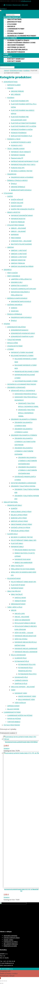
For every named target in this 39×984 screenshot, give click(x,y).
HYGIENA (10, 31)
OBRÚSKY (10, 247)
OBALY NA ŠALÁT (17, 594)
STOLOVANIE (12, 24)
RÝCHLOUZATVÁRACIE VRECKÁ (25, 623)
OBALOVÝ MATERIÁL (14, 19)
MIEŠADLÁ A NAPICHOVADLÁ (17, 298)
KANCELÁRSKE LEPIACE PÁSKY (21, 512)
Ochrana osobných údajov (18, 40)
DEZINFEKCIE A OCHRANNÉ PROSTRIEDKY (21, 36)
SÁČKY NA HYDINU (21, 639)
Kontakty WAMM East (16, 59)
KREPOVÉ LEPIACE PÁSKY (19, 521)
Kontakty (8, 57)
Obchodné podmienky (15, 45)
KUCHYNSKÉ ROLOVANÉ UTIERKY (26, 381)
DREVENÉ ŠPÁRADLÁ (18, 187)
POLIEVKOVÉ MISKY (14, 578)
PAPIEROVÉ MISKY (17, 588)
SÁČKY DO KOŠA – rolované (24, 633)
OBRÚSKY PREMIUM (18, 263)
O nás (6, 54)
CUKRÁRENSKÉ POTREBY (15, 29)
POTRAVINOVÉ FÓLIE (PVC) (27, 674)
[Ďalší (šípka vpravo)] (2, 983)
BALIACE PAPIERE (13, 709)
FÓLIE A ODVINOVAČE (18, 655)
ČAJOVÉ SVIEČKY (16, 206)
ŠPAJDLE (14, 184)
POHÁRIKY (26, 70)
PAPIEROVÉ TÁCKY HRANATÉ (21, 152)
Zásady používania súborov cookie (21, 43)
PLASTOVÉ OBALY (17, 543)
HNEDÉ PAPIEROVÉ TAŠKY (27, 696)
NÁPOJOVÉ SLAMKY (14, 85)
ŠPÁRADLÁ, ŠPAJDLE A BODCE (17, 180)
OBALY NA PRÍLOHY (14, 591)
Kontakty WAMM (14, 61)
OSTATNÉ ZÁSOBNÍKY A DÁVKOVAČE (23, 483)
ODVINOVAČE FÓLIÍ (21, 677)
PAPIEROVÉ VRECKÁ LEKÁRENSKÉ (26, 649)
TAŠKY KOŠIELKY (20, 703)
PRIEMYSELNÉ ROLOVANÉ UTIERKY (27, 372)
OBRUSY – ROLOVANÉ (18, 228)
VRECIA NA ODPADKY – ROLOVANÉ (23, 687)
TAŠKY (13, 690)
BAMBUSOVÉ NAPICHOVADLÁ (21, 190)
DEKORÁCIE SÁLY (16, 282)
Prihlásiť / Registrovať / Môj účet (16, 5)
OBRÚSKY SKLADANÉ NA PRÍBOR (22, 266)
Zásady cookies (8, 940)
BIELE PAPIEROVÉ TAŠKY (26, 700)
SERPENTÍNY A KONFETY (19, 286)
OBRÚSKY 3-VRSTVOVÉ (19, 254)
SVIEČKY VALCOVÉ (17, 203)
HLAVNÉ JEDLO (12, 534)
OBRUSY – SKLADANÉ (18, 231)
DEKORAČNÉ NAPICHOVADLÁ (21, 301)
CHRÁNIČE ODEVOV (21, 680)
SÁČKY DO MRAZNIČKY (22, 620)
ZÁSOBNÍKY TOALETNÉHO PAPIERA (23, 486)
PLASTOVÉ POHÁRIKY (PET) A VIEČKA (23, 126)
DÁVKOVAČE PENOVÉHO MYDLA (26, 394)
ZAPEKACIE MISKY (13, 706)
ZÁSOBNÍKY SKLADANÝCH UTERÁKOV (24, 419)
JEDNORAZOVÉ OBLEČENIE (16, 327)
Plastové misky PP (17, 158)
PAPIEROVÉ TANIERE (18, 155)
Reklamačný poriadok (16, 52)
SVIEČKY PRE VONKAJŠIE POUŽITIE (22, 209)
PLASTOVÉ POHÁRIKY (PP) (20, 101)
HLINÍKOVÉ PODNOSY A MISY (21, 142)
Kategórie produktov (12, 17)
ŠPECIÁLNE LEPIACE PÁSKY (20, 531)
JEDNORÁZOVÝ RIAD (14, 22)
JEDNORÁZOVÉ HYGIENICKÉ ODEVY (23, 333)
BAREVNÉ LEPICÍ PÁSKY (19, 518)
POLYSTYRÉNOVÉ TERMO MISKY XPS (23, 582)
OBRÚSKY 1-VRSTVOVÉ (19, 250)
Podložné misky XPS (17, 168)
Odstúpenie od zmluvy (16, 47)
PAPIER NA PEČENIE (14, 719)
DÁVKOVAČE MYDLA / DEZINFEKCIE (23, 391)
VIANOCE (14, 308)
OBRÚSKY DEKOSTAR (18, 260)
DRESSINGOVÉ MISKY (18, 604)
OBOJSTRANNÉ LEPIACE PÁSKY (21, 524)
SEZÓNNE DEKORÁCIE (14, 305)
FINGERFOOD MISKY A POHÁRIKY (22, 177)
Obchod (6, 70)
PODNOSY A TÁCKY (13, 139)
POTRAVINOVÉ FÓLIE (22, 661)
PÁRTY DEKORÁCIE (13, 276)
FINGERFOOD (11, 174)
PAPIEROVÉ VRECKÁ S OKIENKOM (26, 652)
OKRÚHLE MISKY (20, 598)
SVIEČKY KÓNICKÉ (17, 200)
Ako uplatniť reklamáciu (17, 50)
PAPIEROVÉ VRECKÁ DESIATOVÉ (25, 636)
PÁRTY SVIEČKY (12, 273)
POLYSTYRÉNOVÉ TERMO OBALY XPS (23, 540)
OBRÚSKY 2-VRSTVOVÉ (19, 257)
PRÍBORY (10, 88)
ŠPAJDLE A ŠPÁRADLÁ (14, 314)
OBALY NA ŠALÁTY (17, 566)
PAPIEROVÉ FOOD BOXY (23, 559)
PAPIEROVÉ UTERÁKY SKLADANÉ (22, 352)
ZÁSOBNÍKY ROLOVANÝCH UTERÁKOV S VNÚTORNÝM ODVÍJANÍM (24, 451)
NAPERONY (15, 235)
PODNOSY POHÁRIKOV (18, 133)
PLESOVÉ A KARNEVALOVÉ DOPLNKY (23, 289)
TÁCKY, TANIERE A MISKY (16, 149)
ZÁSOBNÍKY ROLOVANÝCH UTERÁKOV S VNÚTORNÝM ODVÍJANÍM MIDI (27, 461)
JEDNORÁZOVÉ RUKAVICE (19, 330)
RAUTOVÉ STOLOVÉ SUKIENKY (21, 244)
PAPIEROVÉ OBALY (17, 547)
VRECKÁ (13, 610)
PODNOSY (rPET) (16, 145)
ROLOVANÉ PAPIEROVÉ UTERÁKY (22, 356)
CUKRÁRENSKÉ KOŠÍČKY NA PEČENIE (19, 715)
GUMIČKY (14, 508)
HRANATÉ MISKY (20, 601)
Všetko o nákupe (10, 38)
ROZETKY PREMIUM (18, 222)
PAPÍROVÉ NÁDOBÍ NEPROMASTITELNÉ (24, 161)
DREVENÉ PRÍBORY (17, 91)
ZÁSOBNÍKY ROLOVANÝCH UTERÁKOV (24, 435)
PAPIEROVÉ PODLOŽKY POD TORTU (23, 165)
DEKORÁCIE (11, 26)
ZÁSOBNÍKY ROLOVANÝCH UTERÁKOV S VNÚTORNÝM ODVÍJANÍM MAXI (27, 470)
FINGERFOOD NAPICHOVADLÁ (21, 317)
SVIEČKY (10, 196)
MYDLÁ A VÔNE (12, 343)
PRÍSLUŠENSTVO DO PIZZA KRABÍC (23, 569)
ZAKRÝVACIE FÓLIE (21, 684)
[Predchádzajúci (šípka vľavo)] (0, 983)
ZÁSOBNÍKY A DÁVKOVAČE (16, 387)
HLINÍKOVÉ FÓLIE (20, 658)
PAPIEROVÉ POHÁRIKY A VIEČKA (22, 130)
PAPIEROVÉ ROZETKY (18, 219)
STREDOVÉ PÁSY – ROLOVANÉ (21, 241)
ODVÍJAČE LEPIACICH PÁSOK (20, 528)
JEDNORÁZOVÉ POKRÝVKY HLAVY (22, 336)
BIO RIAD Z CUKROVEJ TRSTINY (21, 171)
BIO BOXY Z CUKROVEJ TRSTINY (22, 537)
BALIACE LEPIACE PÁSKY (19, 515)
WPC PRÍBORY (15, 94)
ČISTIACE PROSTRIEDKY (15, 33)
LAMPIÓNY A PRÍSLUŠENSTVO (21, 279)
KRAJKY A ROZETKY (13, 212)
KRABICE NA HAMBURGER (23, 563)
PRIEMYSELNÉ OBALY (14, 505)
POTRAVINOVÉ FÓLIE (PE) (27, 664)
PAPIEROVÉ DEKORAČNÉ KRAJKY (22, 215)
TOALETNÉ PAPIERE (14, 340)
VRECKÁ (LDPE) (20, 614)
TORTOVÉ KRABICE (13, 722)
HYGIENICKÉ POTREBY (15, 346)
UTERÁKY (10, 349)
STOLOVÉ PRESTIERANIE (15, 225)
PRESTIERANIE (16, 238)
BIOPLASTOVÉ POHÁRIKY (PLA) (21, 136)
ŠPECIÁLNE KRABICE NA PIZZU (25, 550)
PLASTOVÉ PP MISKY (18, 585)
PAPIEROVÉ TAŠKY (21, 693)
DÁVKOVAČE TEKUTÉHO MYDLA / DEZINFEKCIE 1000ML (26, 413)
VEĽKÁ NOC (15, 311)
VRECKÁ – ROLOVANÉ (22, 617)
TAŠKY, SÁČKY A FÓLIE (14, 607)
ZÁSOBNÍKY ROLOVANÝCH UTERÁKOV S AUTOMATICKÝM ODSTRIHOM (25, 441)
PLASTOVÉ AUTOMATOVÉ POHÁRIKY (23, 123)
